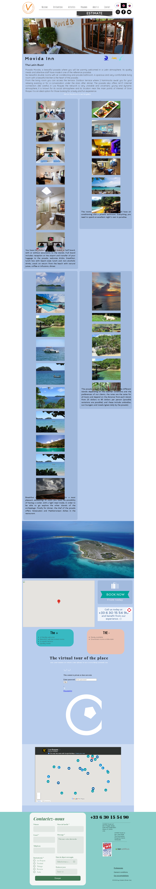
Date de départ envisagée (64, 857)
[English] (124, 5)
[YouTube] (129, 12)
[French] (118, 5)
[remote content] (82, 704)
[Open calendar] (74, 862)
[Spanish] (130, 5)
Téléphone (37, 846)
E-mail (36, 835)
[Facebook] (123, 12)
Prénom (36, 824)
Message (60, 835)
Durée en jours (61, 867)
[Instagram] (118, 12)
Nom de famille (62, 824)
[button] (78, 549)
